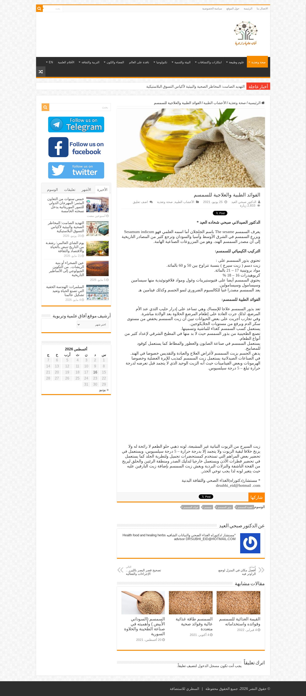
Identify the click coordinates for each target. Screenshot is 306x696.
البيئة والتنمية (183, 62)
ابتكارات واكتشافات (210, 62)
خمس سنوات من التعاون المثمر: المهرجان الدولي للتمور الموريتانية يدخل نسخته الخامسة (65, 205)
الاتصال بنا (262, 8)
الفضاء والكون (115, 62)
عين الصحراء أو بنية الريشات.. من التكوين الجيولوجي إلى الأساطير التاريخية (66, 269)
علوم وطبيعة (236, 62)
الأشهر (86, 190)
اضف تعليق (140, 202)
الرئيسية (254, 103)
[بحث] (39, 8)
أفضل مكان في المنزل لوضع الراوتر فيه (237, 570)
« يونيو (104, 390)
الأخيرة (102, 190)
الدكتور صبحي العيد (243, 202)
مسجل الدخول (208, 666)
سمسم (207, 507)
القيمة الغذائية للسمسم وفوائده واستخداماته (239, 621)
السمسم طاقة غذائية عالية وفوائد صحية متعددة (194, 624)
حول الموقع (232, 8)
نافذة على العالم (139, 62)
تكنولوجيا (161, 62)
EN (51, 62)
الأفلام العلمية (66, 62)
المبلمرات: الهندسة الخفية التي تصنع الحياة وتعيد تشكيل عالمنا (65, 291)
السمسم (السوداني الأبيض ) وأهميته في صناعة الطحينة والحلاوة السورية (144, 626)
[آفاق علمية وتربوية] (246, 33)
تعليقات (69, 190)
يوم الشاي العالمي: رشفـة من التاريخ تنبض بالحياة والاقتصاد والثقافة (65, 247)
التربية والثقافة (90, 62)
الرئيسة (248, 8)
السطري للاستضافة (184, 689)
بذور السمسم (224, 507)
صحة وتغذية (258, 62)
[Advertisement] (121, 27)
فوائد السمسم (190, 507)
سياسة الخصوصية (212, 8)
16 (95, 372)
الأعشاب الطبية (214, 103)
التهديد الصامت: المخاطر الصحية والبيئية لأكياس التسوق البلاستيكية (195, 86)
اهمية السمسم (245, 507)
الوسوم (52, 190)
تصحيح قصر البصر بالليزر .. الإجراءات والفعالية (143, 570)
